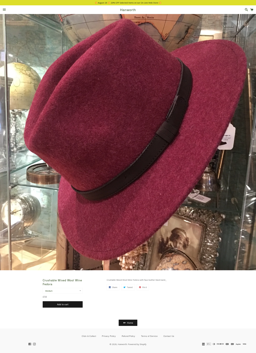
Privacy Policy (109, 336)
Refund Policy (128, 336)
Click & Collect (89, 336)
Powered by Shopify (137, 344)
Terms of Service (149, 336)
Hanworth (128, 9)
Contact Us (168, 336)
